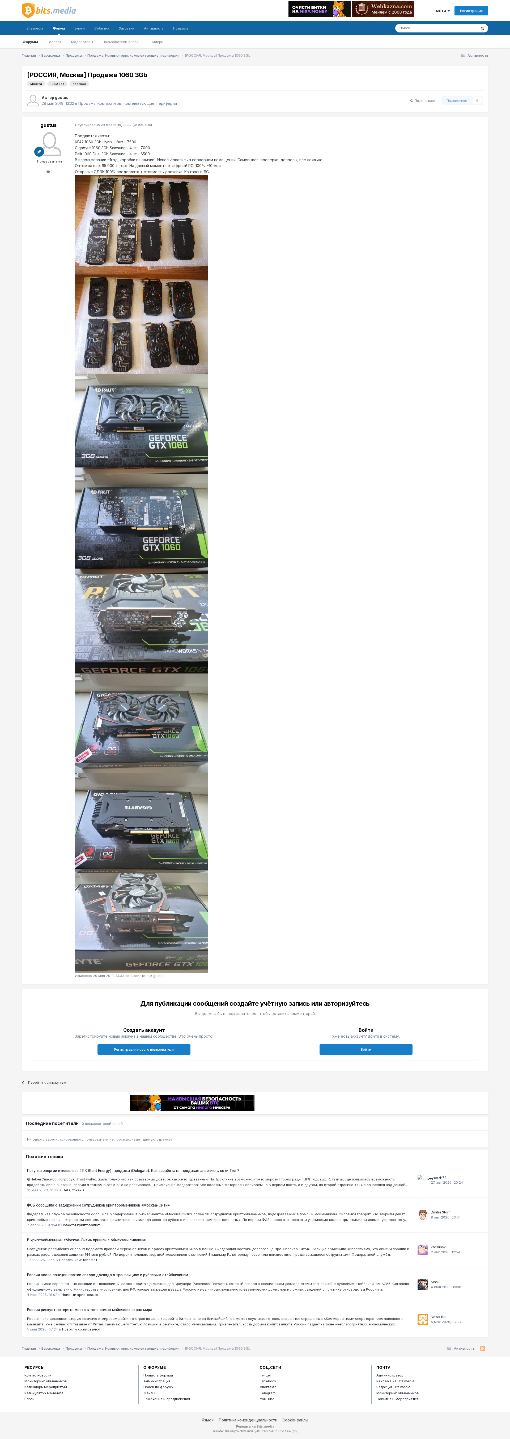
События (101, 28)
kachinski (439, 1247)
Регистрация (471, 11)
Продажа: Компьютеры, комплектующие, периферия (127, 103)
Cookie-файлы (295, 1420)
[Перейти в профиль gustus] (33, 100)
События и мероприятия (397, 1399)
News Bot (439, 1317)
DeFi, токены (73, 1190)
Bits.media (35, 28)
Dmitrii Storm (441, 1212)
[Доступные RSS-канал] (482, 1348)
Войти (441, 11)
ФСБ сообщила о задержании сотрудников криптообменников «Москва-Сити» (98, 1205)
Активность (154, 28)
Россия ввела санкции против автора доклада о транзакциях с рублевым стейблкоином (107, 1275)
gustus (62, 97)
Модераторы (82, 42)
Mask (435, 1282)
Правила (180, 28)
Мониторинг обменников (45, 1381)
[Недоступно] (141, 224)
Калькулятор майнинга (43, 1393)
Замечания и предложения (166, 1399)
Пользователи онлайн (122, 42)
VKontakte (268, 1387)
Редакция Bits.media (393, 1387)
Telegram (267, 1393)
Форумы (30, 42)
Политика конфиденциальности (248, 1420)
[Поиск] (482, 28)
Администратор (389, 1375)
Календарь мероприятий (45, 1387)
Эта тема (462, 28)
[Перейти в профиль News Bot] (423, 1319)
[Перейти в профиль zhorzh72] (423, 1180)
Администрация (157, 1381)
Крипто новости (38, 1375)
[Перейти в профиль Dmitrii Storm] (423, 1215)
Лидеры (157, 42)
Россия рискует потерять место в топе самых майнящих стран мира (89, 1310)
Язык (207, 1420)
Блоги (80, 28)
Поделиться (424, 100)
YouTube (267, 1399)
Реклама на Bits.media (395, 1381)
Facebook (268, 1381)
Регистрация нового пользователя (144, 1049)
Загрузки (126, 28)
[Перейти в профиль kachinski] (423, 1250)
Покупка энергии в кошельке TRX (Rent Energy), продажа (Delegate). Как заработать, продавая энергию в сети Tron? (133, 1170)
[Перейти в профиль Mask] (423, 1284)
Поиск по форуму (158, 1387)
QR (295, 1431)
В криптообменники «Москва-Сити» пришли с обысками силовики (86, 1240)
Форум (59, 28)
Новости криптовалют (80, 1225)
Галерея (55, 42)
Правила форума (158, 1375)
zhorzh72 (439, 1177)
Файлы (149, 1393)
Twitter (265, 1375)
